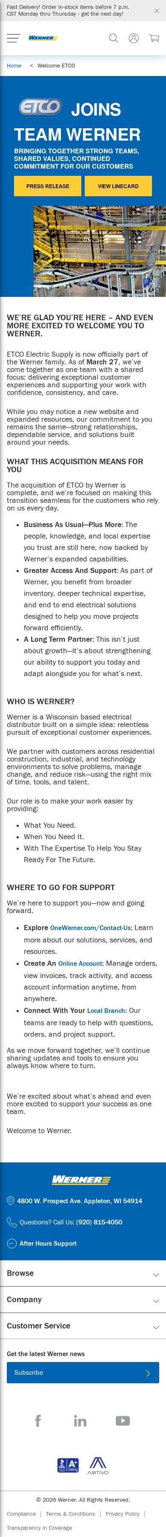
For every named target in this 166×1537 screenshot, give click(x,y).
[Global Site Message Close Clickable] (157, 10)
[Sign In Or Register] (134, 38)
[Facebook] (38, 1421)
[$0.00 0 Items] (154, 38)
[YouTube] (123, 1421)
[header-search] (113, 38)
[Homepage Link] (43, 38)
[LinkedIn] (80, 1421)
